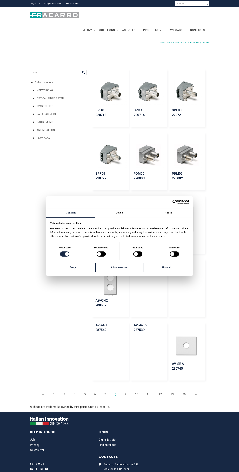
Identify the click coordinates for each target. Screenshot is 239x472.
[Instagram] (41, 469)
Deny (73, 267)
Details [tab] (120, 212)
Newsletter (37, 450)
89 (184, 394)
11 (148, 394)
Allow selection (119, 267)
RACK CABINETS (46, 114)
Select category (44, 82)
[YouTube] (46, 469)
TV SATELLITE (45, 106)
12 (160, 394)
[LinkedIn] (31, 469)
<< (43, 394)
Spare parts (43, 138)
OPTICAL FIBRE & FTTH (50, 98)
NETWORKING (45, 90)
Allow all (166, 267)
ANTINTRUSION (46, 130)
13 (172, 394)
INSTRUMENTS (45, 122)
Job (32, 439)
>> (195, 394)
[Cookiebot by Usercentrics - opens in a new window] (175, 202)
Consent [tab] (71, 212)
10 (136, 394)
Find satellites (107, 444)
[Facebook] (36, 469)
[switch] (101, 254)
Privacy (34, 444)
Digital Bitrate (107, 439)
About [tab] (168, 212)
